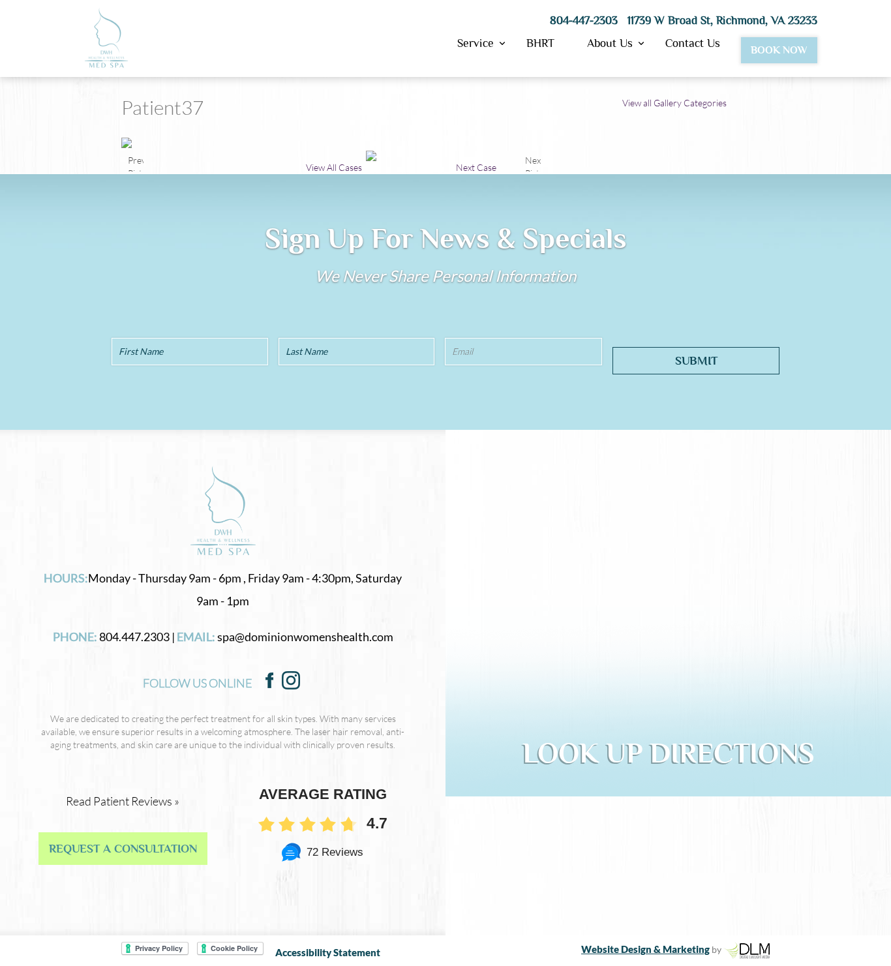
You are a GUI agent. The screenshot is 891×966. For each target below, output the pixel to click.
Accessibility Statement (327, 952)
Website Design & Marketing (645, 949)
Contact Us (692, 44)
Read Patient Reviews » (122, 801)
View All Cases (334, 167)
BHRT (540, 44)
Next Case (476, 167)
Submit (696, 360)
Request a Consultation (123, 848)
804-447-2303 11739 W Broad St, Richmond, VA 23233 (683, 20)
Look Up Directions (668, 753)
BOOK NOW (779, 50)
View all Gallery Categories (674, 102)
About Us (610, 46)
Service (475, 46)
